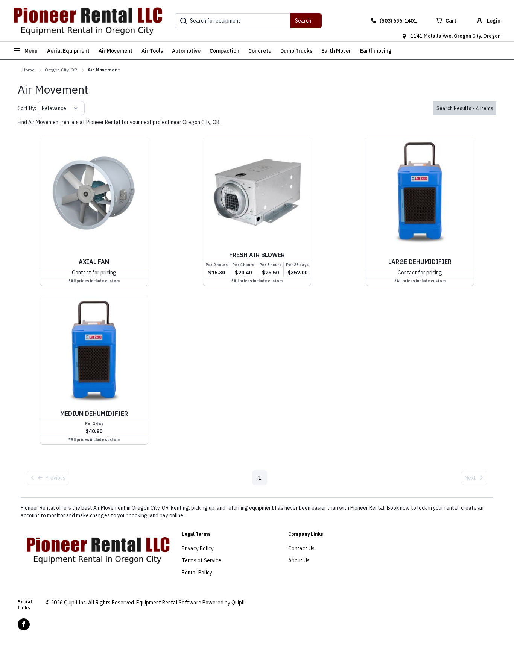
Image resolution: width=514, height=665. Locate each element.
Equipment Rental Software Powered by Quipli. (191, 602)
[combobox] (42, 108)
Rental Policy (197, 572)
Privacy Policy (198, 548)
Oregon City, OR (61, 70)
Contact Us (301, 548)
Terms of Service (201, 560)
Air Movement (104, 70)
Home (28, 70)
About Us (299, 560)
